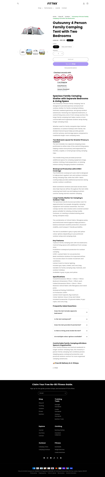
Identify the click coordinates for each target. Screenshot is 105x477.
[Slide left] (18, 52)
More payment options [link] (71, 67)
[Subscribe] (65, 393)
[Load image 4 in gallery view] (42, 52)
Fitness (41, 411)
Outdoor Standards (58, 415)
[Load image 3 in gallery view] (35, 52)
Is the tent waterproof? (62, 319)
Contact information (71, 473)
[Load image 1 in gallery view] (23, 52)
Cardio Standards (58, 410)
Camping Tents (43, 447)
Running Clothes (60, 430)
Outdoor (67, 16)
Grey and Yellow (68, 47)
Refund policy (61, 473)
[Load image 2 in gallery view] (29, 52)
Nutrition (41, 414)
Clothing (41, 406)
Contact (41, 435)
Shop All (60, 16)
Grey (57, 47)
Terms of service (52, 473)
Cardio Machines (60, 452)
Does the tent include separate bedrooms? (65, 312)
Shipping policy (42, 473)
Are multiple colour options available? (68, 336)
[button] (18, 3)
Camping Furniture (44, 449)
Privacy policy (33, 473)
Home (54, 16)
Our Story (42, 433)
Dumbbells (58, 447)
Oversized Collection (58, 434)
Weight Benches (59, 449)
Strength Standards (58, 405)
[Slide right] (47, 52)
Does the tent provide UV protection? (67, 325)
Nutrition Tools (59, 419)
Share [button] (56, 368)
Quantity (55, 50)
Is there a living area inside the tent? (67, 331)
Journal (41, 430)
